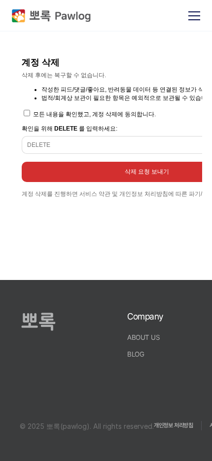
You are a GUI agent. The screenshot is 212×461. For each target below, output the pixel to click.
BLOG (135, 354)
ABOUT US (143, 337)
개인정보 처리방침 (173, 425)
